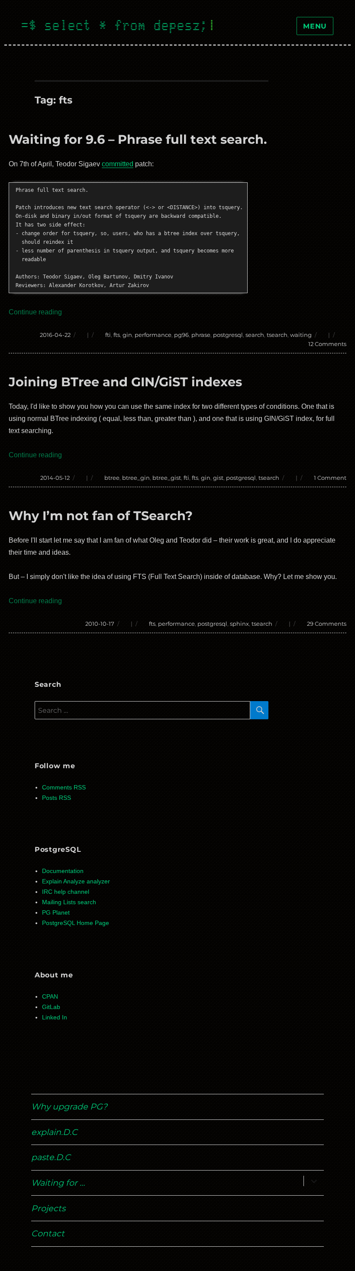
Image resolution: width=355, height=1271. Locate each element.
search (254, 334)
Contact (48, 1233)
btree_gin (136, 477)
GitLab (51, 1007)
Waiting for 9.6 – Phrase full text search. (138, 139)
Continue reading (35, 312)
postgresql (228, 334)
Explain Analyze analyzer (76, 881)
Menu (315, 26)
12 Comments (327, 343)
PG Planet (56, 912)
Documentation (63, 871)
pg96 (181, 334)
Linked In (54, 1017)
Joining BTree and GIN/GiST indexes (125, 381)
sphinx (239, 623)
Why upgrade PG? (69, 1106)
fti (108, 334)
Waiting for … (58, 1182)
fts (116, 334)
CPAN (50, 996)
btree (111, 477)
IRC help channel (65, 892)
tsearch (277, 334)
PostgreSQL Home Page (75, 923)
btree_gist (166, 477)
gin (127, 334)
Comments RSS (64, 787)
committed (117, 164)
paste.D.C (51, 1157)
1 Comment (330, 477)
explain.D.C (54, 1132)
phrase (200, 334)
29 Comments (326, 623)
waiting (301, 334)
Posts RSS (56, 798)
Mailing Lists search (69, 902)
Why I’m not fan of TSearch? (101, 515)
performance (153, 334)
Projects (48, 1208)
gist (218, 477)
